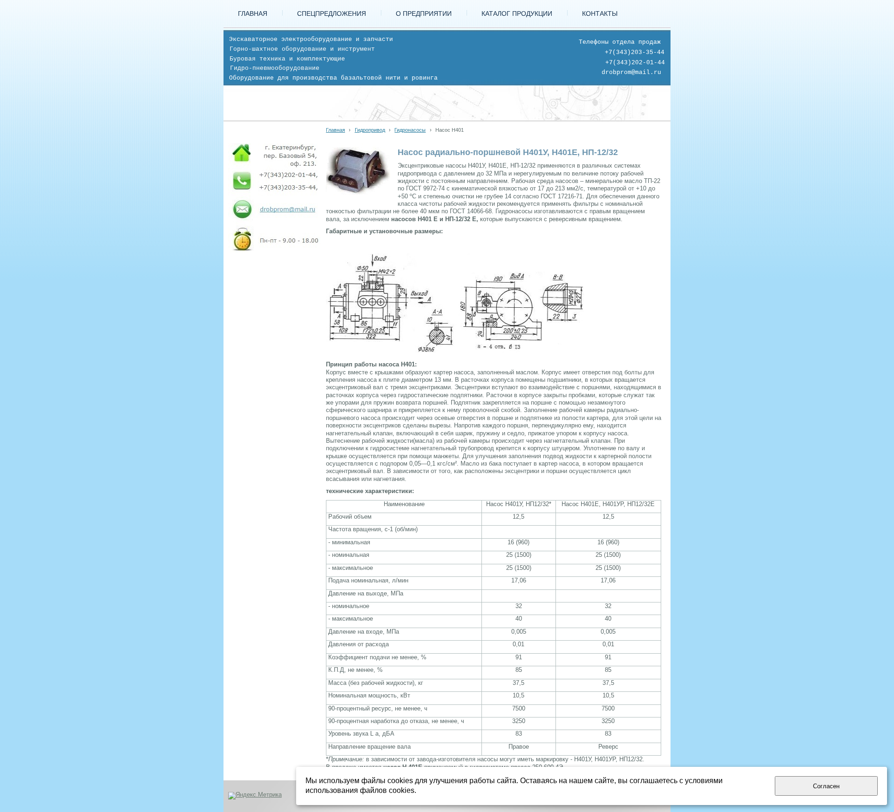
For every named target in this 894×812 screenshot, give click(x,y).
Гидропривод (370, 130)
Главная (335, 130)
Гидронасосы (410, 130)
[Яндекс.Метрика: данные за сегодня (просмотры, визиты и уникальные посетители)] (255, 795)
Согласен (826, 786)
